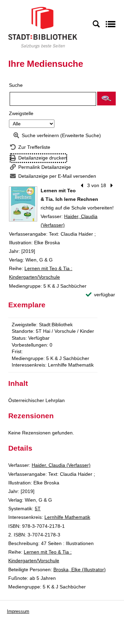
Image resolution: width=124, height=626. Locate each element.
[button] (106, 98)
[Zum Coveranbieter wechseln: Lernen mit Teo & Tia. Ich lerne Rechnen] (23, 204)
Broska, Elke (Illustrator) (79, 569)
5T (38, 508)
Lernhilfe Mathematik (67, 517)
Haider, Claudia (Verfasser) (61, 465)
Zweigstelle (21, 113)
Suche (16, 85)
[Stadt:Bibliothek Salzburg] (42, 27)
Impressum (18, 611)
